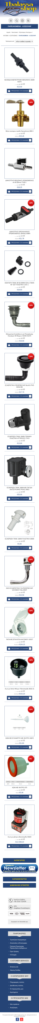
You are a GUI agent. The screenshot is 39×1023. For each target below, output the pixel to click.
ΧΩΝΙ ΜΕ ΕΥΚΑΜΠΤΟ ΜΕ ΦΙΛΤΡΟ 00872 (19, 738)
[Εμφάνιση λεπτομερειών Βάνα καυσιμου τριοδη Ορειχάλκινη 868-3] (19, 114)
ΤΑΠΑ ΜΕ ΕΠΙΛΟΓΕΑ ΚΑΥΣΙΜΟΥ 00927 (19, 639)
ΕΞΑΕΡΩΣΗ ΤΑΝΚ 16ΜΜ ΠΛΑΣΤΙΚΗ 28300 (19, 539)
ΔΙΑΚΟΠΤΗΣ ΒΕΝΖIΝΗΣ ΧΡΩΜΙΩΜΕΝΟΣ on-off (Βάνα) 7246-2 (19, 181)
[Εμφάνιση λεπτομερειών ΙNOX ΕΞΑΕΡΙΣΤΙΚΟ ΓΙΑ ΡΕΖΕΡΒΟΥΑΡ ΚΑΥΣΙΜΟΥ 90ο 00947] (19, 571)
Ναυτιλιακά (15, 32)
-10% (31, 102)
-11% (31, 709)
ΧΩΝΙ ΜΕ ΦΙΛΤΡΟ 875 (19, 787)
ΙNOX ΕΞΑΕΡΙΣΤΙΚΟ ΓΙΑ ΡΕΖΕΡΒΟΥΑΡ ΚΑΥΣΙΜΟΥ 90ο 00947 (19, 589)
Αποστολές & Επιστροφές (18, 943)
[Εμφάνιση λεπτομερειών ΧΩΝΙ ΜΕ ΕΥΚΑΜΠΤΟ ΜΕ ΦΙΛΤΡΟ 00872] (19, 721)
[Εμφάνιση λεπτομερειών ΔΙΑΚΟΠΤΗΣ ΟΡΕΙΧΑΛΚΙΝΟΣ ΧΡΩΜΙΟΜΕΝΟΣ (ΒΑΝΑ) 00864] (19, 214)
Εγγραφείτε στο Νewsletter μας (19, 921)
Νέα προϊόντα (14, 1004)
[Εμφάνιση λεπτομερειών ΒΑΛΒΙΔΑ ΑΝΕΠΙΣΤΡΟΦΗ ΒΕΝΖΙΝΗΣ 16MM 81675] (19, 63)
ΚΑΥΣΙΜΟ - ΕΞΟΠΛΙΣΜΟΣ (10, 35)
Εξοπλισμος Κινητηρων (25, 32)
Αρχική (8, 32)
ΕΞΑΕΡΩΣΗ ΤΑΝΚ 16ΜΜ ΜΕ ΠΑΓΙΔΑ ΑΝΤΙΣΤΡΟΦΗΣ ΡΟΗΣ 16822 (19, 488)
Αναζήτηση (13, 1007)
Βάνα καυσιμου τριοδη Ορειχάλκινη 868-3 (19, 131)
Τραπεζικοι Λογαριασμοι (18, 940)
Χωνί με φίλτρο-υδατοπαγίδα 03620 (19, 837)
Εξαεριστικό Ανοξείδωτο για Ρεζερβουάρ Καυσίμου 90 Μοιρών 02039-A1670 (19, 335)
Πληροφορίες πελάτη (17, 982)
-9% (30, 759)
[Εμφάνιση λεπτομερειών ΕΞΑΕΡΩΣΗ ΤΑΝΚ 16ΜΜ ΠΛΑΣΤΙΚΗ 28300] (19, 522)
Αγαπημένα (14, 992)
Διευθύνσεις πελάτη (16, 985)
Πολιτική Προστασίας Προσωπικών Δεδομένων (18, 947)
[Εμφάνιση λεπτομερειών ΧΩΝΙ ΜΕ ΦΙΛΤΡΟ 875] (19, 770)
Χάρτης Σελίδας (15, 970)
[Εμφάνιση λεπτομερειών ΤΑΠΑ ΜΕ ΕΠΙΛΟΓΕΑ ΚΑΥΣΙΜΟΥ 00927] (19, 622)
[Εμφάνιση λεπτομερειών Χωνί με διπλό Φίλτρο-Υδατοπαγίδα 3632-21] (19, 672)
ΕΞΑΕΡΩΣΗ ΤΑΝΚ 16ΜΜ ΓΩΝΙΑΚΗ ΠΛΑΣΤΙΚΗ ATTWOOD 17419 (20, 437)
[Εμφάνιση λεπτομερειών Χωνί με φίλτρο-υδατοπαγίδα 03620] (19, 820)
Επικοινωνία (14, 967)
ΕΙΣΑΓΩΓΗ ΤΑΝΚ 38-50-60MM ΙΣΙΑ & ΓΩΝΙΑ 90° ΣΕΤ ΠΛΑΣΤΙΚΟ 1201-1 (19, 284)
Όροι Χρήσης (14, 951)
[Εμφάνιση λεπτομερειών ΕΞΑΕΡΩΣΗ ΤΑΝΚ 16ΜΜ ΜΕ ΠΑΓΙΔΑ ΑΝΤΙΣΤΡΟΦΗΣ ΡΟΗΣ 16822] (19, 470)
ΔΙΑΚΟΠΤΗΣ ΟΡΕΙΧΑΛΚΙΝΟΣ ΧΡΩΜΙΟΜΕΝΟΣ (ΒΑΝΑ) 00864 (19, 232)
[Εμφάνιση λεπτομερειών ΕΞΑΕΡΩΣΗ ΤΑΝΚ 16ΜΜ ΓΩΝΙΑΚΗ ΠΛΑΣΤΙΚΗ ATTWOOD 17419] (19, 419)
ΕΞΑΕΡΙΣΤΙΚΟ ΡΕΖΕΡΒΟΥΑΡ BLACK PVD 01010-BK (19, 386)
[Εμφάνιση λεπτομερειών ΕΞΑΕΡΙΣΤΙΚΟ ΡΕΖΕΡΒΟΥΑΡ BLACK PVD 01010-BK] (19, 368)
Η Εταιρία (13, 955)
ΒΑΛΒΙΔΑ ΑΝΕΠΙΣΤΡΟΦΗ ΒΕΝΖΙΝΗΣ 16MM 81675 (19, 81)
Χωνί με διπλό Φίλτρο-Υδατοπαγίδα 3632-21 (19, 689)
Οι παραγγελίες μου (16, 989)
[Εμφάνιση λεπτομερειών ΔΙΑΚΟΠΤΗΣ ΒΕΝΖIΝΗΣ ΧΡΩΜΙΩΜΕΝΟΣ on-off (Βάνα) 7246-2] (19, 163)
